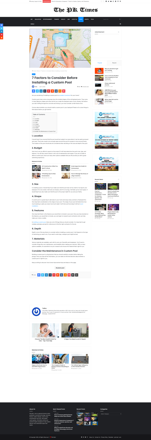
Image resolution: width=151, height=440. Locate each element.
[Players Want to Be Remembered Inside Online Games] (113, 207)
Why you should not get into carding (111, 69)
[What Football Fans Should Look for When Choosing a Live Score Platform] (113, 186)
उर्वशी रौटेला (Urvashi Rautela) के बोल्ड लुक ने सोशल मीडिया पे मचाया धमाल (111, 92)
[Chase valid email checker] (99, 85)
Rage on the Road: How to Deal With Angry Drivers (39, 365)
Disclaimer (110, 437)
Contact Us (97, 437)
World (32, 24)
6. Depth (36, 127)
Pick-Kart (53, 437)
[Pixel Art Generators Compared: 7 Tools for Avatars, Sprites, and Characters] (100, 186)
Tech (92, 19)
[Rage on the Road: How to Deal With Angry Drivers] (40, 359)
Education (38, 19)
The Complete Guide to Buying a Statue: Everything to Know (60, 366)
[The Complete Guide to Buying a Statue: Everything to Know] (60, 359)
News (80, 19)
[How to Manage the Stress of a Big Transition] (65, 176)
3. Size (36, 122)
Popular (100, 63)
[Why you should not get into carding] (99, 71)
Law (68, 19)
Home (34, 71)
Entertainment (47, 19)
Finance (56, 19)
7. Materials (37, 129)
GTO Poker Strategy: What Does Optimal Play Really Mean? (100, 214)
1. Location (36, 118)
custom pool (60, 268)
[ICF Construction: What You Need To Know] (36, 168)
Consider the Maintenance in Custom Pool (44, 131)
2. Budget (36, 120)
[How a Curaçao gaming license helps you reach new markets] (80, 414)
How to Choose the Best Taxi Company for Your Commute (112, 77)
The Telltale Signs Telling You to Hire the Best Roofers (79, 365)
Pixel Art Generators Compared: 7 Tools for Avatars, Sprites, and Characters (100, 195)
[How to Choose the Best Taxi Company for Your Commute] (99, 78)
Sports (87, 19)
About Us (91, 437)
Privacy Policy (104, 437)
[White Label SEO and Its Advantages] (99, 102)
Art (32, 19)
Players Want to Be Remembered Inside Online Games (113, 214)
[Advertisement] (60, 292)
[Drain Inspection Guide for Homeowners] (65, 168)
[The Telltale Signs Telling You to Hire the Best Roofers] (80, 359)
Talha (36, 86)
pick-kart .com (117, 437)
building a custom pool (39, 222)
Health (63, 19)
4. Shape (36, 124)
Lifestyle (74, 19)
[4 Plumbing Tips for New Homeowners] (36, 176)
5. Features (37, 126)
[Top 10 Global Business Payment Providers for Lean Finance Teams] (94, 419)
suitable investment (65, 95)
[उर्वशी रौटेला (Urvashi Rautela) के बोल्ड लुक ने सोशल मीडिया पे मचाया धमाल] (99, 92)
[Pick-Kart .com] (75, 10)
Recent (114, 63)
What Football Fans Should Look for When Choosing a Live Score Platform (70, 1)
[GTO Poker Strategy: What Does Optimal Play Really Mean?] (100, 207)
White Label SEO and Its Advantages (111, 100)
